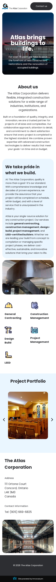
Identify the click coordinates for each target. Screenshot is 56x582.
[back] (4, 419)
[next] (52, 419)
